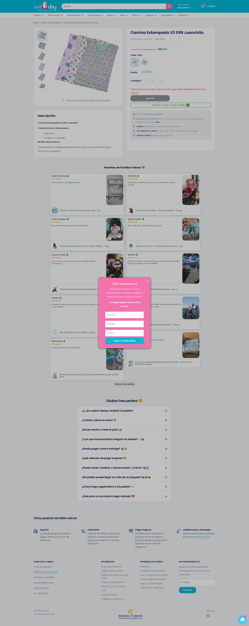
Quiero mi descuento (124, 340)
